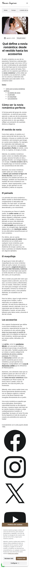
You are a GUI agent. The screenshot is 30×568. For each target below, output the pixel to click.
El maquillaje (12, 97)
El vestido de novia (14, 93)
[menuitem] (5, 10)
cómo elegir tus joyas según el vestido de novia (13, 332)
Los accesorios (12, 99)
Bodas (5, 10)
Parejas (13, 10)
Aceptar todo (21, 558)
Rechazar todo (9, 558)
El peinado (11, 95)
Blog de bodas (21, 38)
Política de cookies (13, 553)
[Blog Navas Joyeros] (9, 3)
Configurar (14, 563)
